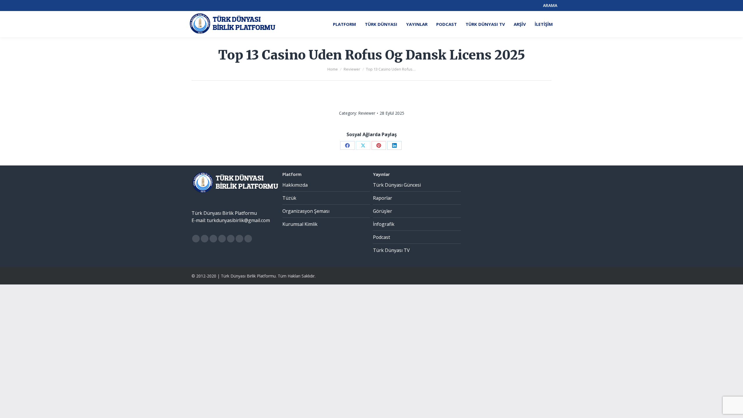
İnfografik (383, 224)
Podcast (381, 237)
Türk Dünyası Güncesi (397, 185)
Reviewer (366, 113)
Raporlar (382, 198)
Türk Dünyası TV (391, 250)
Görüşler (382, 211)
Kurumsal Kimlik (300, 224)
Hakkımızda (295, 185)
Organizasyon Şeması (305, 211)
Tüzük (289, 198)
